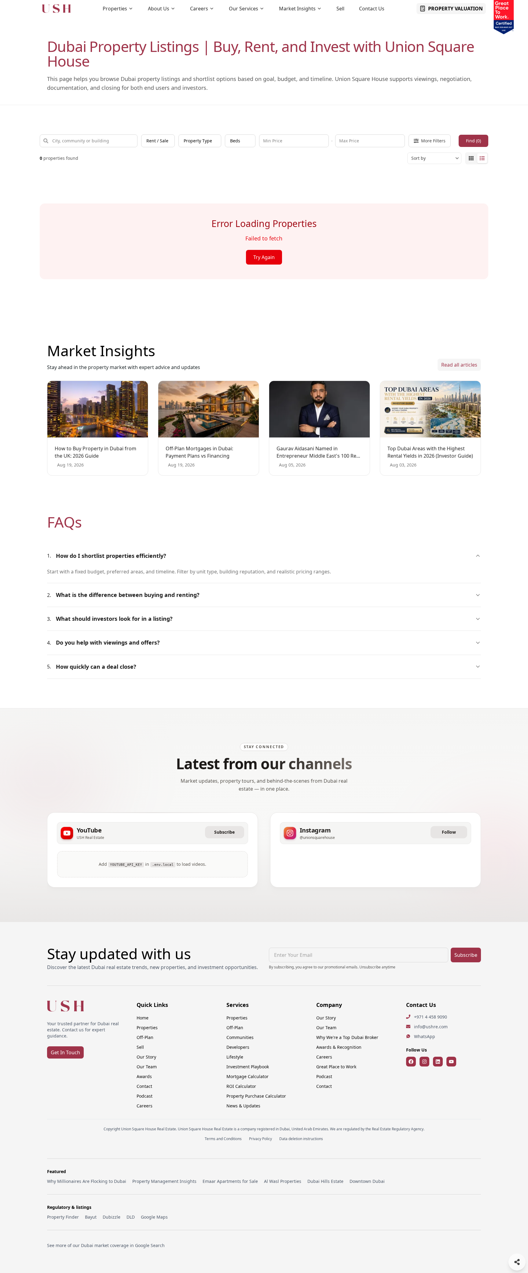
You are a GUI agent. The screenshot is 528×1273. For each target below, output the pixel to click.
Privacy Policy (260, 1138)
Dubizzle (111, 1217)
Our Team (147, 1067)
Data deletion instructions (301, 1138)
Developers (237, 1047)
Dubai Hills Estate (325, 1181)
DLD (131, 1217)
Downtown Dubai (367, 1181)
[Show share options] (517, 1262)
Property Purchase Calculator (256, 1096)
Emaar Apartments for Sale (230, 1181)
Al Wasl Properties (282, 1181)
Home (142, 1018)
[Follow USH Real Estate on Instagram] (424, 1061)
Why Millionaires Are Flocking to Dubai (86, 1181)
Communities (240, 1037)
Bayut (91, 1217)
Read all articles (459, 364)
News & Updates (243, 1106)
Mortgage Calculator (247, 1076)
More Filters (433, 141)
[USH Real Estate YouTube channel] (451, 1061)
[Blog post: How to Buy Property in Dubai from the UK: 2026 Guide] (97, 409)
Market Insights (297, 8)
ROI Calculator (241, 1086)
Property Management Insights (164, 1181)
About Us (158, 8)
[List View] (482, 158)
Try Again (264, 257)
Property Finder (63, 1217)
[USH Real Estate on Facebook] (411, 1061)
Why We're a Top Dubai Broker (347, 1037)
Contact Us (371, 8)
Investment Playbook (247, 1067)
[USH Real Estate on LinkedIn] (438, 1061)
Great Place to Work (336, 1067)
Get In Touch (65, 1052)
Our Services (243, 8)
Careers (199, 8)
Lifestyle (234, 1057)
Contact (144, 1086)
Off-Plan (145, 1037)
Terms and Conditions (223, 1138)
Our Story (146, 1057)
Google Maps (154, 1217)
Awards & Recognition (338, 1047)
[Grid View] (471, 158)
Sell (340, 8)
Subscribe (224, 832)
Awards (144, 1076)
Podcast (144, 1096)
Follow (449, 832)
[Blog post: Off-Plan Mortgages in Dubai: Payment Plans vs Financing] (208, 409)
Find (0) (473, 141)
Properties (115, 8)
